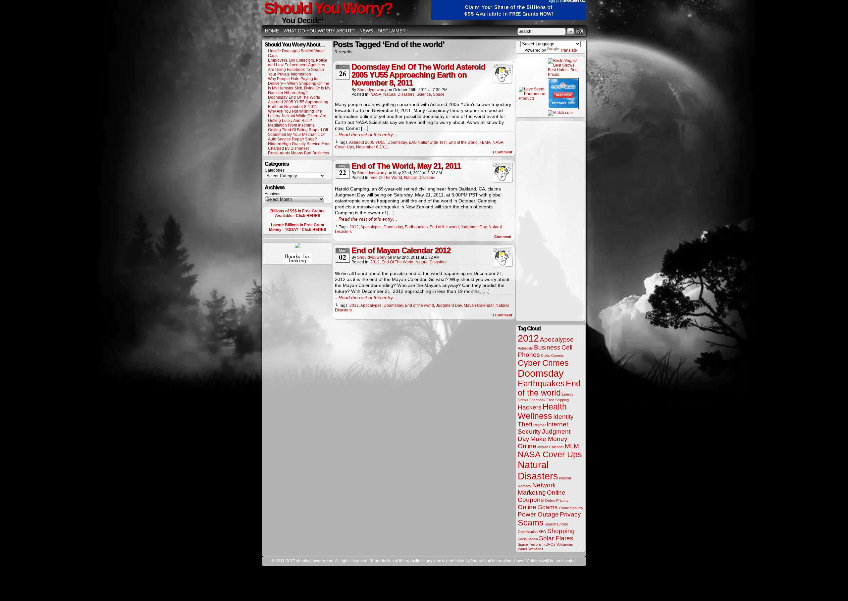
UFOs (551, 544)
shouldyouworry (372, 89)
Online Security (571, 508)
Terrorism (537, 544)
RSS (579, 31)
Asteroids (525, 348)
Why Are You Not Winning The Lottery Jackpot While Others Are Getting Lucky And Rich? (297, 116)
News (366, 30)
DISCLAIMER (393, 30)
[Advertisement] (550, 220)
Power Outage (538, 514)
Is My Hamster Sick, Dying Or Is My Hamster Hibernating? (299, 90)
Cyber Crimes (543, 362)
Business (547, 347)
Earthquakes (416, 227)
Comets (557, 355)
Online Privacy (556, 501)
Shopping (561, 530)
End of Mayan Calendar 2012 (400, 250)
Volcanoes (564, 544)
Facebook (537, 400)
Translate (568, 50)
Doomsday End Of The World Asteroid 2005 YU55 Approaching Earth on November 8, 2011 (298, 102)
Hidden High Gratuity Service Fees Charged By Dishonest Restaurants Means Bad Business (299, 148)
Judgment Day (474, 227)
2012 (354, 227)
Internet (539, 425)
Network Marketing (537, 489)
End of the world (463, 142)
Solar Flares (556, 538)
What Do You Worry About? (319, 30)
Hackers (530, 407)
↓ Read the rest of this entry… (366, 134)
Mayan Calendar (479, 305)
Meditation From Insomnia (291, 125)
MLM (572, 446)
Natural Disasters (398, 94)
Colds (545, 355)
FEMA (485, 142)
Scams (531, 522)
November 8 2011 (372, 147)
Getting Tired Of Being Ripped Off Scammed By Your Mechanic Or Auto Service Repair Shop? (298, 134)
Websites (535, 549)
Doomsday (397, 142)
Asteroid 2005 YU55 (367, 142)
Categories (275, 170)
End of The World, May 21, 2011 (406, 165)
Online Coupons (541, 496)
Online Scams (538, 507)
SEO (542, 532)
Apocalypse (371, 227)
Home (272, 30)
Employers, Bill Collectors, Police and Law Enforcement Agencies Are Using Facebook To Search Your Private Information (297, 67)
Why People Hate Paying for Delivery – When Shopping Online (298, 81)
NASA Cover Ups (550, 454)
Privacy (570, 514)
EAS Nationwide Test (428, 142)
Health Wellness (542, 411)
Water (522, 549)
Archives (272, 193)
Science (423, 94)
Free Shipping (558, 400)
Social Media (528, 539)
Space (439, 94)
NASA (375, 94)
